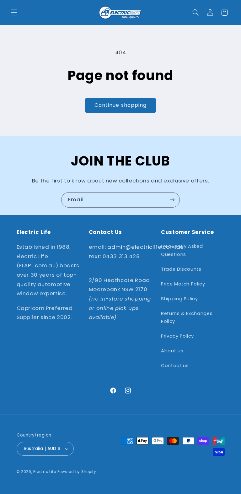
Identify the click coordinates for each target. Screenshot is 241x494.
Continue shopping (120, 105)
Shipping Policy (179, 299)
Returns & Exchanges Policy (186, 317)
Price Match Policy (183, 284)
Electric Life (44, 471)
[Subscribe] (172, 200)
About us (172, 351)
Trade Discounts (181, 269)
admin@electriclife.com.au (145, 247)
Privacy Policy (177, 336)
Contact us (175, 365)
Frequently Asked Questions (182, 250)
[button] (14, 12)
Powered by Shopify (76, 471)
